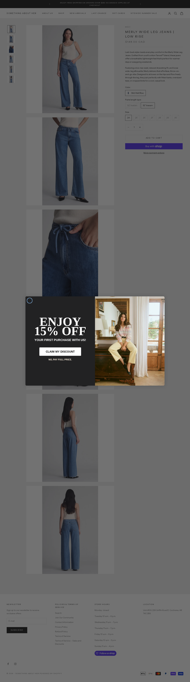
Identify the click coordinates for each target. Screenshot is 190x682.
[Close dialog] (29, 300)
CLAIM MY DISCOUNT (60, 351)
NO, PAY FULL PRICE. (60, 359)
